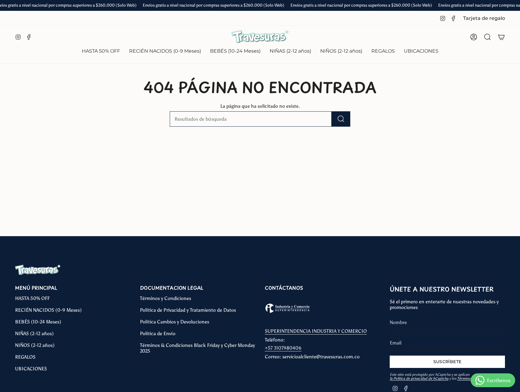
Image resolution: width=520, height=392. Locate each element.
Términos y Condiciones (165, 298)
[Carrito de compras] (501, 37)
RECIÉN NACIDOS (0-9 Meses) (48, 310)
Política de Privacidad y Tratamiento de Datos (188, 310)
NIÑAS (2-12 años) (34, 333)
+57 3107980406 (283, 348)
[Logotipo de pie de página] (37, 270)
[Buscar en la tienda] (341, 119)
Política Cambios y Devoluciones (174, 322)
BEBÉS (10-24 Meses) (38, 322)
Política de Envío (157, 333)
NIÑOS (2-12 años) (34, 345)
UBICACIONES (31, 369)
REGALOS (25, 357)
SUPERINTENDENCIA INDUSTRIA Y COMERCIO (316, 331)
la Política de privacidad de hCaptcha (419, 378)
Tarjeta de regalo (484, 18)
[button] (165, 51)
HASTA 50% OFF (32, 298)
